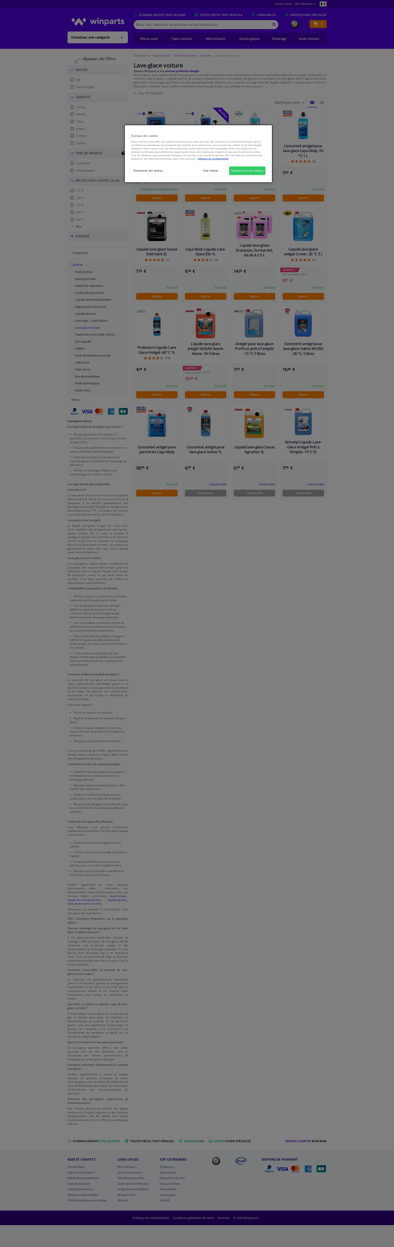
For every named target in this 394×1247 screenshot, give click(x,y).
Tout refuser (210, 170)
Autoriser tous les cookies (247, 170)
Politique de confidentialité (213, 158)
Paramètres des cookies (148, 170)
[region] (198, 154)
